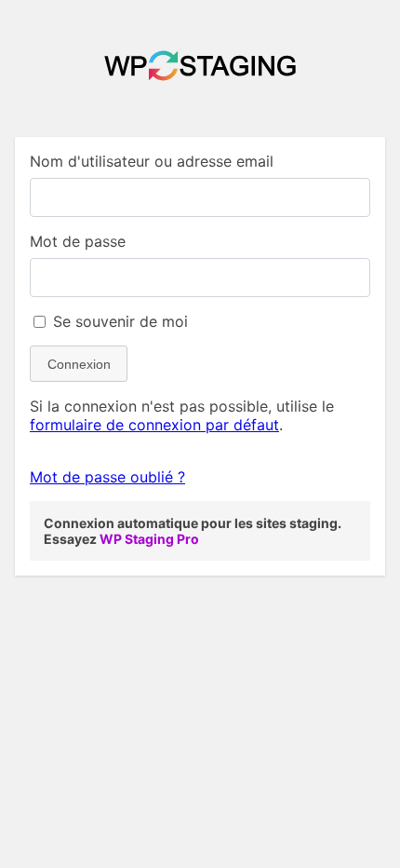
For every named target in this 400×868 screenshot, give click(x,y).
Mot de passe (78, 241)
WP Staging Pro (149, 539)
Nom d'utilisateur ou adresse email (151, 161)
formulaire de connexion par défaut (154, 424)
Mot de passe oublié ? (107, 477)
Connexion (79, 364)
